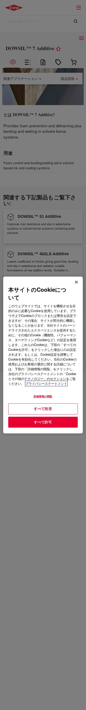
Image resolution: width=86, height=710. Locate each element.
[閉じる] (76, 282)
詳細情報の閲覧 (43, 396)
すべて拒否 (43, 408)
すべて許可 (43, 422)
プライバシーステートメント (46, 383)
